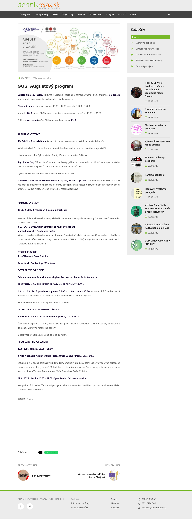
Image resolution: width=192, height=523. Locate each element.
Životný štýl (25, 14)
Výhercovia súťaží (79, 507)
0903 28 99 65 (149, 499)
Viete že (81, 14)
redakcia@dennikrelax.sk (154, 507)
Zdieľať (52, 452)
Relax (55, 14)
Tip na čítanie (95, 14)
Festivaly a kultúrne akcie (148, 54)
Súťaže (133, 14)
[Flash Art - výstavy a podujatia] (136, 129)
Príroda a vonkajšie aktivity (149, 60)
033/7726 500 (149, 503)
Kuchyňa (110, 14)
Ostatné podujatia (144, 66)
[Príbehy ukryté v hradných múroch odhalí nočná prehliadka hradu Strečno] (136, 92)
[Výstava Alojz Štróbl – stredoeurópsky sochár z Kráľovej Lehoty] (136, 211)
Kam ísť (121, 14)
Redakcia (75, 499)
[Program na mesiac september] (136, 113)
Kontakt (115, 507)
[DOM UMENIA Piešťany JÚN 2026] (136, 245)
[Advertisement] (69, 426)
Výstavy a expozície (42, 78)
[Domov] (39, 5)
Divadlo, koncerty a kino (147, 48)
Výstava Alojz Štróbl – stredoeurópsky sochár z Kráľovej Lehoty (157, 208)
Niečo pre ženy (41, 14)
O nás (114, 499)
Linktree (115, 503)
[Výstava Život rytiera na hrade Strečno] (136, 145)
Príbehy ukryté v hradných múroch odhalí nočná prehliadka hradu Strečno (154, 90)
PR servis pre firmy (80, 503)
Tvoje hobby (67, 14)
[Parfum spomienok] (136, 177)
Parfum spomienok (155, 175)
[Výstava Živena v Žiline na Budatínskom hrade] (136, 228)
